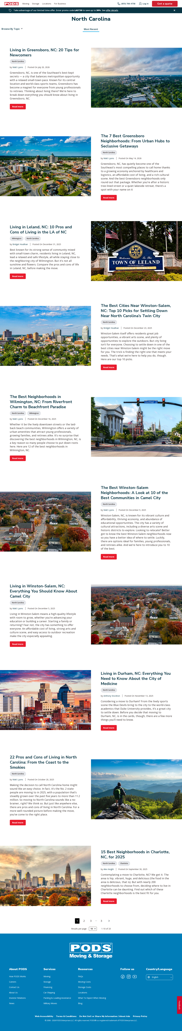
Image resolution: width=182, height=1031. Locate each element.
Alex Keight (109, 869)
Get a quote (164, 3)
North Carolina (18, 61)
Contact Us (14, 987)
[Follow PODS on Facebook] (122, 976)
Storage (47, 981)
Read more (17, 106)
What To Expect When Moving (92, 998)
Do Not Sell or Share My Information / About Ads (104, 1016)
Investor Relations (17, 998)
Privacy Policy (140, 1016)
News (11, 1003)
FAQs (80, 976)
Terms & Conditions (66, 1016)
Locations (82, 992)
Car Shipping (49, 992)
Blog (80, 1003)
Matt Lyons (18, 67)
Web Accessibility (44, 1016)
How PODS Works (17, 976)
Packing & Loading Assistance (57, 998)
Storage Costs (84, 987)
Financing (48, 987)
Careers (12, 981)
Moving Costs (84, 981)
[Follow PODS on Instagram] (128, 976)
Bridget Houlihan (20, 244)
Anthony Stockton (112, 695)
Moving (47, 976)
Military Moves (50, 1003)
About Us (13, 992)
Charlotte (124, 863)
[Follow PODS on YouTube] (134, 976)
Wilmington (16, 238)
